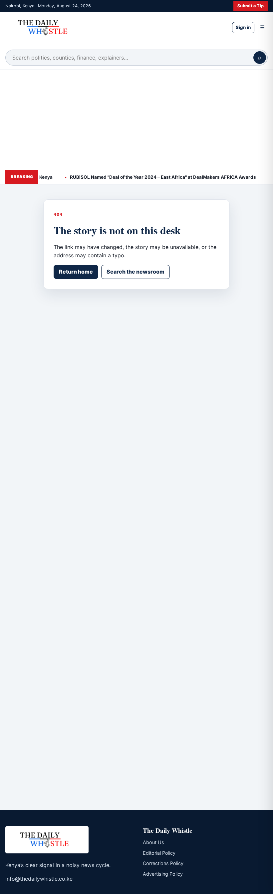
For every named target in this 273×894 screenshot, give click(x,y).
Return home (76, 271)
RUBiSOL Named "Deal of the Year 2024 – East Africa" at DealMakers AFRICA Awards (157, 177)
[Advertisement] (136, 119)
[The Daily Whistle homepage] (113, 27)
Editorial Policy (159, 853)
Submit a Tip (250, 5)
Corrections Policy (163, 863)
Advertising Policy (163, 874)
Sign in (243, 27)
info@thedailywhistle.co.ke (39, 878)
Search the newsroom (135, 271)
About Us (153, 842)
